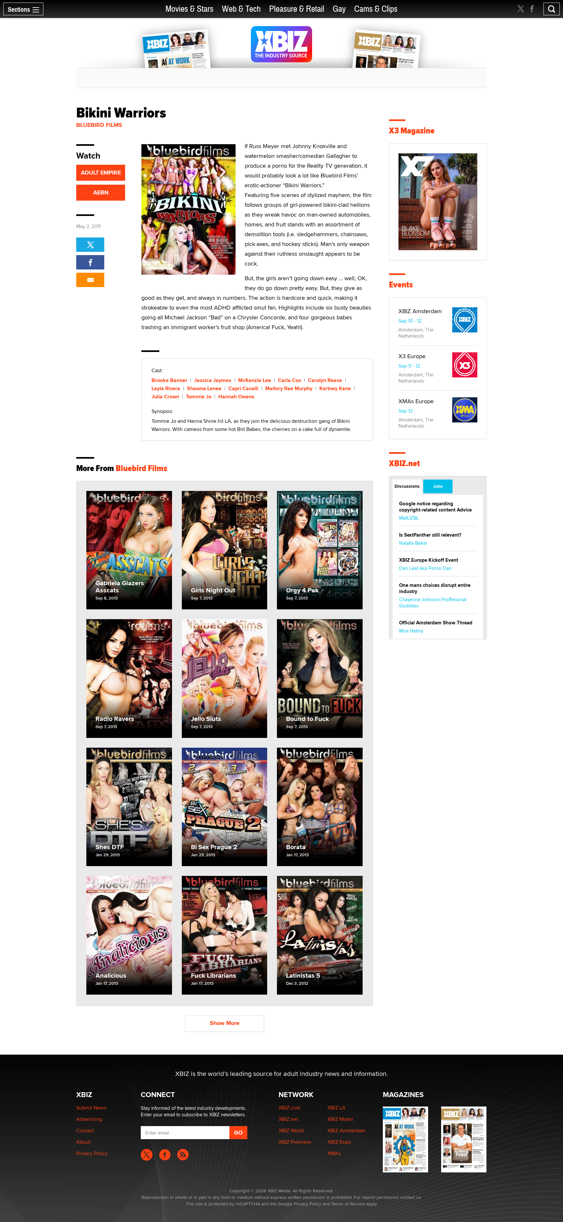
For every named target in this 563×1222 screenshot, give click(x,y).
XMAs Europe (416, 401)
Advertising (89, 1119)
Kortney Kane (335, 388)
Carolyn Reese (325, 380)
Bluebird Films (99, 125)
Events (401, 284)
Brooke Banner (169, 380)
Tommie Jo (198, 396)
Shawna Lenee (204, 388)
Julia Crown (165, 396)
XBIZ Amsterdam (420, 311)
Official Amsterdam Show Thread (435, 622)
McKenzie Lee (254, 380)
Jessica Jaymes (212, 380)
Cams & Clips (375, 9)
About (83, 1142)
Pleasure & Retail (296, 9)
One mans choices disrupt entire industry (434, 588)
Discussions (407, 486)
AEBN (100, 192)
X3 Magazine (412, 130)
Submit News (91, 1107)
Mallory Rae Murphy (288, 388)
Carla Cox (289, 380)
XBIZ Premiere (295, 1142)
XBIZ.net (404, 463)
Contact (85, 1130)
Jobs (438, 486)
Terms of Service (348, 1203)
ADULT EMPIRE (101, 172)
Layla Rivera (166, 388)
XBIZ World (291, 1130)
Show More (224, 1023)
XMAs (334, 1153)
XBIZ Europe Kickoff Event (428, 560)
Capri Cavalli (243, 388)
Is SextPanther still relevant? (430, 535)
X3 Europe (412, 356)
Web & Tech (241, 9)
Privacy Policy (92, 1153)
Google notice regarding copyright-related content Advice (435, 506)
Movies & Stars (189, 9)
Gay (339, 9)
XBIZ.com (289, 1107)
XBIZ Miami (340, 1119)
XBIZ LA (336, 1107)
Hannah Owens (236, 396)
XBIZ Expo (339, 1142)
